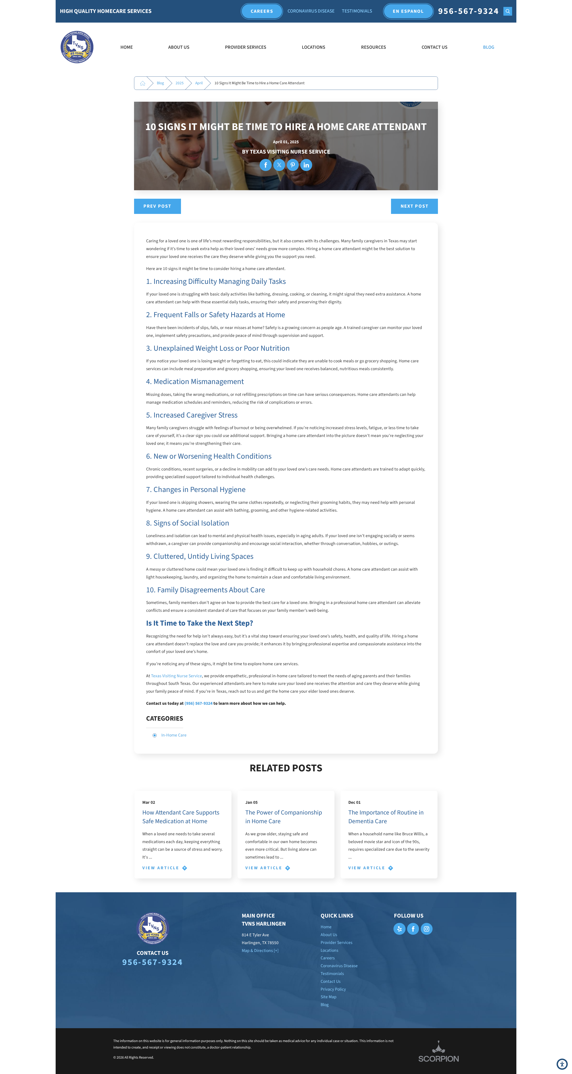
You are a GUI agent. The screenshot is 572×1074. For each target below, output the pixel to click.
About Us (178, 47)
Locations (313, 47)
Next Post (415, 206)
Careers (262, 11)
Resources (373, 47)
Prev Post (157, 206)
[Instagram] (427, 929)
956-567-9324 (468, 11)
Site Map (328, 997)
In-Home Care (174, 735)
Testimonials (357, 11)
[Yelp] (399, 929)
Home (126, 47)
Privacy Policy (333, 989)
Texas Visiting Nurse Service (176, 676)
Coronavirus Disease (311, 11)
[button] (562, 1064)
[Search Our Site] (507, 11)
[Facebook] (413, 929)
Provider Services (245, 47)
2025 (180, 83)
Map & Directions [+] (260, 950)
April (199, 83)
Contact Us (435, 47)
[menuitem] (126, 47)
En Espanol (408, 11)
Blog (488, 47)
